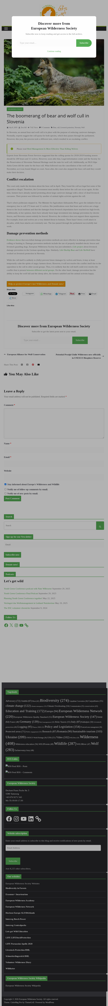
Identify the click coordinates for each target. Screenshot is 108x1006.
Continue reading (54, 51)
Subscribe (84, 43)
